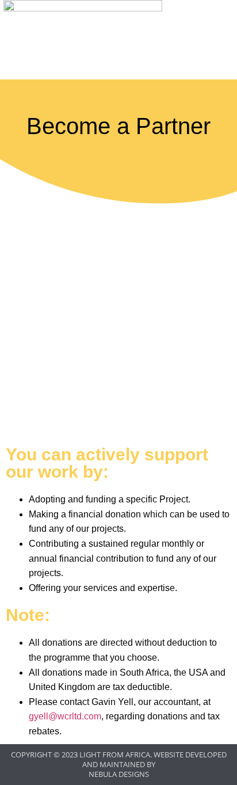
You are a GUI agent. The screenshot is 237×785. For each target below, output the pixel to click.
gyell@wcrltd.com (65, 716)
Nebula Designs (119, 774)
